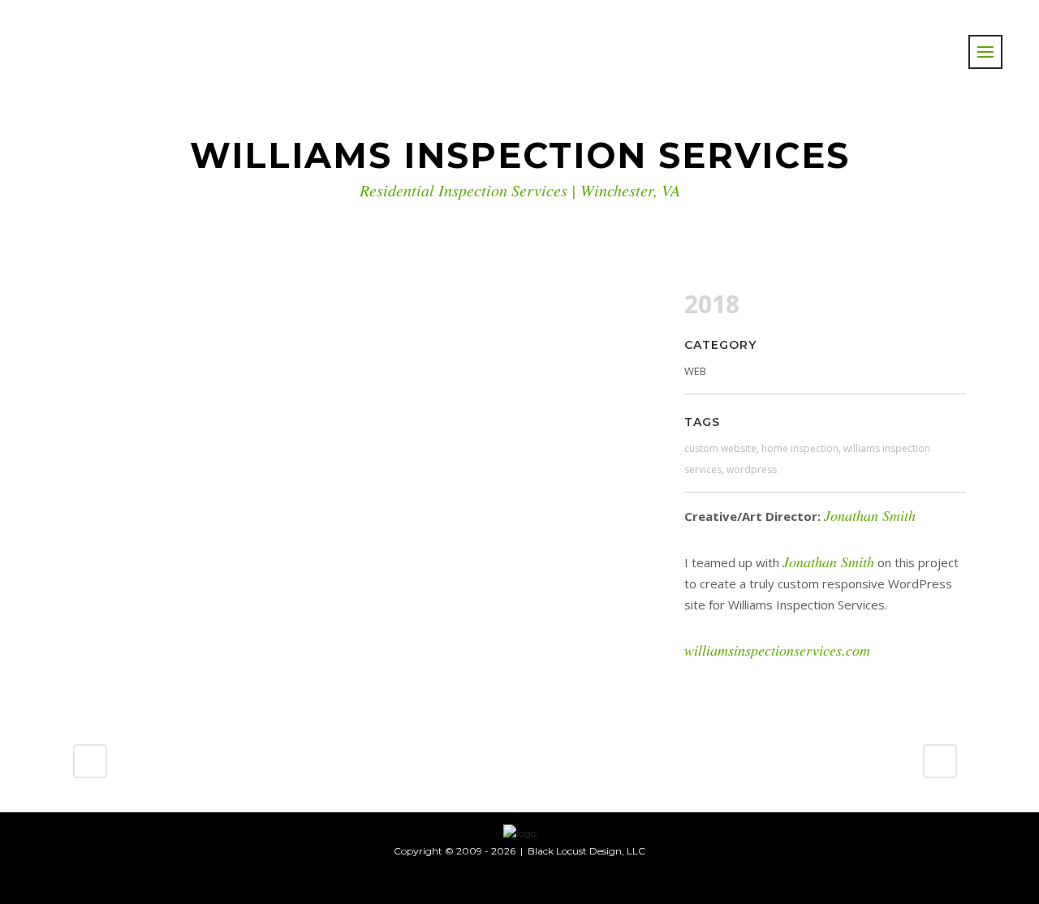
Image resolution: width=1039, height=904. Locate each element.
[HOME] (520, 832)
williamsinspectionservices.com (777, 650)
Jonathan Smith (870, 515)
